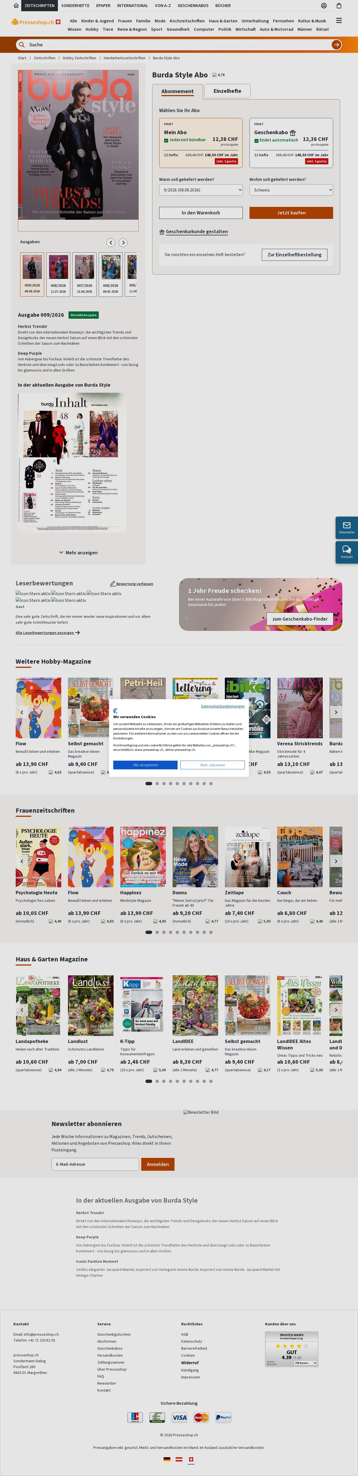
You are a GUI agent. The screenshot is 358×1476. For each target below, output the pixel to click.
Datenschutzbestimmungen (223, 706)
